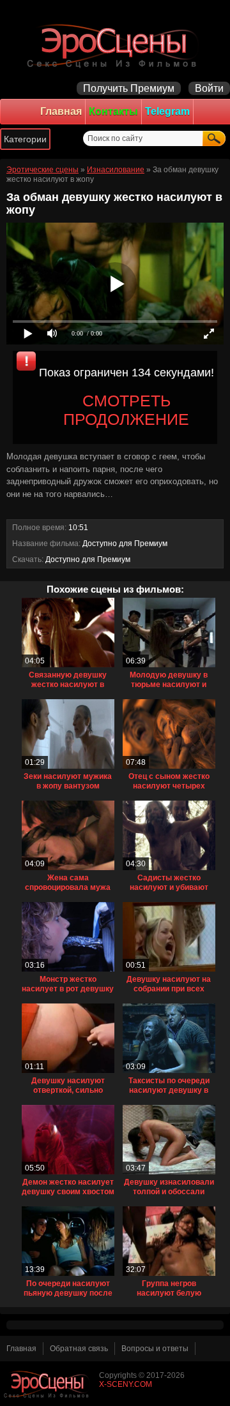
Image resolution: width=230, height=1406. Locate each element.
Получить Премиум (128, 88)
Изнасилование (115, 169)
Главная (61, 111)
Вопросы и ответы (154, 1348)
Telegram (167, 111)
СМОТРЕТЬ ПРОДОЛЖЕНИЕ (126, 410)
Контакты (113, 111)
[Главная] (115, 44)
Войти (209, 88)
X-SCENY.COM (125, 1384)
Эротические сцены (42, 169)
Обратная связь (79, 1348)
